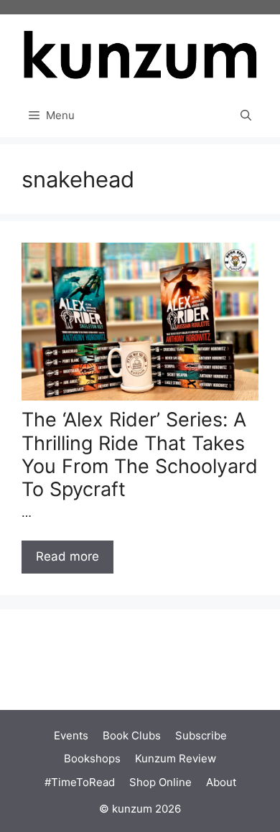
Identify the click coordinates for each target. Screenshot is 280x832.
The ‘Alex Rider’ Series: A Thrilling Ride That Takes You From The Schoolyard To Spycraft (140, 454)
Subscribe (201, 735)
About (221, 782)
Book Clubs (132, 735)
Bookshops (92, 758)
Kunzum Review (175, 758)
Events (71, 735)
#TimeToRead (80, 782)
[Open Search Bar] (246, 115)
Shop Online (160, 782)
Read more (67, 556)
